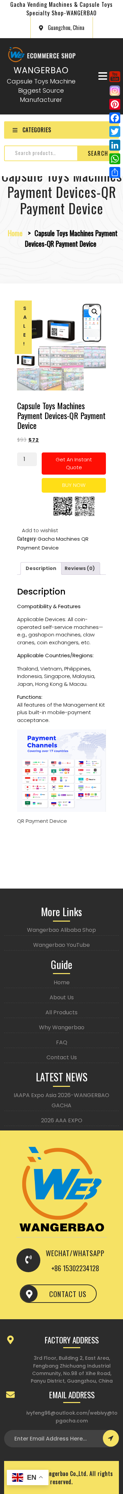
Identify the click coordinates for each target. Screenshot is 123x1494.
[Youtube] (115, 76)
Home (15, 233)
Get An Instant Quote (74, 463)
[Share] (115, 172)
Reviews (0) (80, 568)
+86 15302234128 (75, 1268)
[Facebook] (115, 118)
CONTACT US (67, 1294)
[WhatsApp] (115, 159)
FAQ (61, 1042)
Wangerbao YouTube (61, 945)
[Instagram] (115, 90)
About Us (62, 997)
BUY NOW (73, 485)
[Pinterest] (115, 104)
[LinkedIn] (115, 145)
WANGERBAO (41, 70)
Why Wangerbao (61, 1027)
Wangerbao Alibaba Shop (61, 930)
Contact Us (61, 1057)
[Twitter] (115, 131)
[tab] (41, 568)
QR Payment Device (42, 821)
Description (41, 568)
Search (98, 153)
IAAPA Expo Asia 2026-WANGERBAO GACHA (61, 1100)
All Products (61, 1012)
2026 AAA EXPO (61, 1120)
